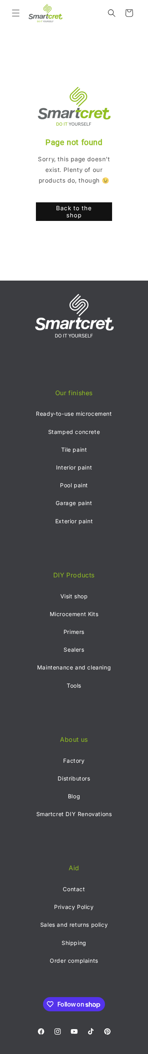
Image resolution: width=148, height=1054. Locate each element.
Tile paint (74, 449)
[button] (15, 13)
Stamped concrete (74, 431)
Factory (73, 760)
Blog (74, 796)
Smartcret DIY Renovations (74, 814)
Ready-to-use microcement (74, 413)
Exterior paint (74, 521)
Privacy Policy (74, 906)
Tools (74, 685)
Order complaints (74, 960)
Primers (74, 631)
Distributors (74, 778)
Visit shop (74, 596)
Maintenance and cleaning (74, 667)
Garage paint (74, 503)
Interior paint (74, 467)
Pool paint (74, 485)
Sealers (74, 649)
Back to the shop (74, 211)
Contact (74, 889)
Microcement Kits (74, 614)
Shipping (74, 942)
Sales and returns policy (74, 924)
